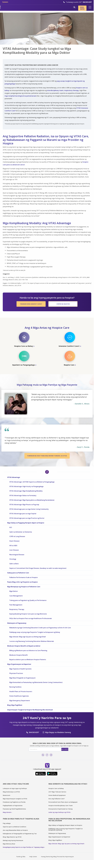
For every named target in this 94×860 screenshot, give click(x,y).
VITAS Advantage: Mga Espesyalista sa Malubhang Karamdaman (31, 500)
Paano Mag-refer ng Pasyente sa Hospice (22, 582)
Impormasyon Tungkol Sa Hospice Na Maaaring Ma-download (30, 710)
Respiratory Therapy (16, 609)
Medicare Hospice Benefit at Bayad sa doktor (23, 646)
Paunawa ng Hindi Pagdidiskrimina (14, 809)
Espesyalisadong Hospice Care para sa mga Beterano (28, 614)
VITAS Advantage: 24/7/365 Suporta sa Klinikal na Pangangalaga (31, 482)
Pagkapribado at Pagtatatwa (12, 805)
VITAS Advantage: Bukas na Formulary (22, 495)
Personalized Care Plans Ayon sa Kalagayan (62, 802)
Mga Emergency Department (19, 701)
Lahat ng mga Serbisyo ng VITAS (59, 812)
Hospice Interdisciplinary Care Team (60, 805)
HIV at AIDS (13, 546)
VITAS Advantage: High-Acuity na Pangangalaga (26, 486)
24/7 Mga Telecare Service (57, 792)
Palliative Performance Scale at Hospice (23, 577)
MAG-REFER (82, 8)
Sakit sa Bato (14, 564)
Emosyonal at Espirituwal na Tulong (60, 809)
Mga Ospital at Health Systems (20, 669)
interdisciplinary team (55, 90)
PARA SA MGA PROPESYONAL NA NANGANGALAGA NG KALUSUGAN (69, 820)
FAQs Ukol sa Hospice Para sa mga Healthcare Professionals (30, 618)
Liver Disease (14, 550)
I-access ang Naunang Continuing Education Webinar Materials (31, 641)
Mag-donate (7, 812)
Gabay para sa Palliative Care (18, 573)
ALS (10, 527)
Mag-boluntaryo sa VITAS (11, 792)
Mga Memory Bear (9, 844)
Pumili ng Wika (20, 856)
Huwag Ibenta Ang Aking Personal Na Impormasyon (57, 856)
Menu (90, 7)
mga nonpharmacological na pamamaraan (20, 96)
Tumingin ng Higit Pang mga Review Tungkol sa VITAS (47, 456)
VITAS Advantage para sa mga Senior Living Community (29, 509)
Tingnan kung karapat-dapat (31, 304)
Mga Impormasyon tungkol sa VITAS (15, 799)
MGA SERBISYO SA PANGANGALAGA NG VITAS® (67, 784)
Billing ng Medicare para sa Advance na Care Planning (28, 650)
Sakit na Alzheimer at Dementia (20, 532)
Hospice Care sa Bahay (56, 788)
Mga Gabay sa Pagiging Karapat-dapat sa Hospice (25, 523)
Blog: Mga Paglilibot (14, 705)
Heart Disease (14, 541)
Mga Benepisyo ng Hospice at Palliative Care (23, 587)
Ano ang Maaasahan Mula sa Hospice (15, 830)
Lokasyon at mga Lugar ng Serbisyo (15, 788)
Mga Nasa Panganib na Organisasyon (22, 678)
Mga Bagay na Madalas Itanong (58, 732)
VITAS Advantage (13, 477)
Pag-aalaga (7, 823)
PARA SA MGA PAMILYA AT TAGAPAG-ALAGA (21, 819)
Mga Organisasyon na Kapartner (19, 664)
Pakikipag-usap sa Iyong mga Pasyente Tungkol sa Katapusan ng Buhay (34, 632)
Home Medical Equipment (57, 795)
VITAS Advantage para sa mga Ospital (22, 514)
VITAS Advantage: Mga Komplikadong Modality (26, 491)
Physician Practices (16, 673)
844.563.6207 (34, 732)
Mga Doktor (13, 591)
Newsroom (6, 795)
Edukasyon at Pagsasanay (16, 623)
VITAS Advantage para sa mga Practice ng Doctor (26, 518)
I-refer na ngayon (63, 304)
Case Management (16, 596)
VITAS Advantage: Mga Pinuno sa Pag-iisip (24, 505)
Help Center (33, 856)
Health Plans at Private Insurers (20, 691)
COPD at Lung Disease (17, 536)
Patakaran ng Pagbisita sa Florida (14, 802)
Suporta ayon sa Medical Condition (14, 827)
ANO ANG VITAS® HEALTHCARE (16, 784)
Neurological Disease (16, 555)
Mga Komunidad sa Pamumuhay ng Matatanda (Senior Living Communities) (36, 682)
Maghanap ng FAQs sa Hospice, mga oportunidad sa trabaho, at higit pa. (74, 7)
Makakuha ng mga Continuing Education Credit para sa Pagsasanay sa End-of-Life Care (40, 628)
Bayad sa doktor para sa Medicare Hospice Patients (27, 660)
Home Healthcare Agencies (19, 696)
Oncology (12, 559)
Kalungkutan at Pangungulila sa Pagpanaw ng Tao (20, 833)
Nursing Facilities (15, 687)
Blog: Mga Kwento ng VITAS (12, 837)
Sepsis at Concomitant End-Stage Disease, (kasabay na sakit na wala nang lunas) (37, 568)
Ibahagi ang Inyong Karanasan (13, 840)
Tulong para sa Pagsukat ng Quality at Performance (27, 600)
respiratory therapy (71, 90)
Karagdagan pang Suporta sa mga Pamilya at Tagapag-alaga (23, 847)
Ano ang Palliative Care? (56, 799)
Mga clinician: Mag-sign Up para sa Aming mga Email (27, 637)
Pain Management (15, 605)
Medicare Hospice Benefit (18, 655)
